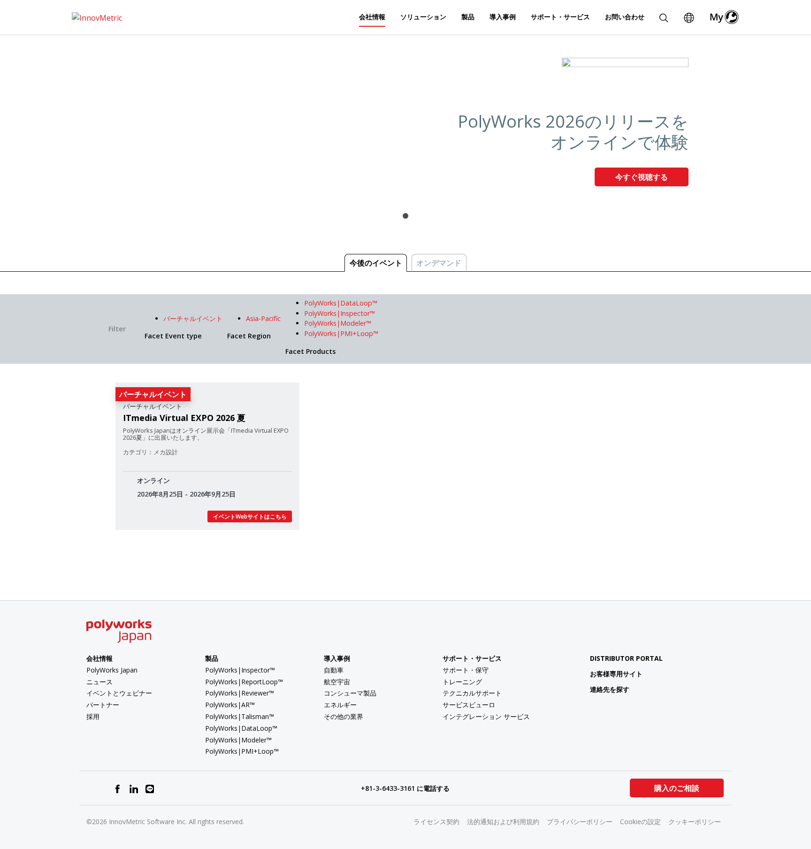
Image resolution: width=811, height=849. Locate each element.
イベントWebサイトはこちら (250, 516)
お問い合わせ (624, 16)
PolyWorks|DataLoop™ (241, 728)
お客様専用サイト (616, 673)
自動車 (334, 669)
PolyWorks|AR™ (230, 704)
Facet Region (249, 335)
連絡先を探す (609, 689)
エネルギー (340, 704)
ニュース (99, 681)
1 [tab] (405, 216)
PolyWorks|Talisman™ (239, 716)
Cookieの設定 (640, 821)
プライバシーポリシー (579, 821)
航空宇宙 (337, 681)
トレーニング (462, 681)
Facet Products (310, 351)
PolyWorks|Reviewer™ (239, 692)
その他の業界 (343, 716)
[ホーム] (97, 17)
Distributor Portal (626, 658)
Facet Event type (173, 335)
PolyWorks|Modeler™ (238, 739)
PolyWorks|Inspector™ (240, 669)
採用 (92, 716)
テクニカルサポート (472, 692)
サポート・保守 (466, 669)
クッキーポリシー (694, 821)
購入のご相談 (676, 788)
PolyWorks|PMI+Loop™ (242, 751)
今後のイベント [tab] (376, 263)
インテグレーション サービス (486, 716)
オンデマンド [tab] (438, 263)
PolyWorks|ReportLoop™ (244, 681)
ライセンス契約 (436, 821)
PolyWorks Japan (112, 669)
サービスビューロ (469, 704)
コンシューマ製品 (350, 692)
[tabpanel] (405, 125)
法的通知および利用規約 (503, 821)
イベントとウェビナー (119, 692)
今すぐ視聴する (641, 177)
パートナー (102, 704)
